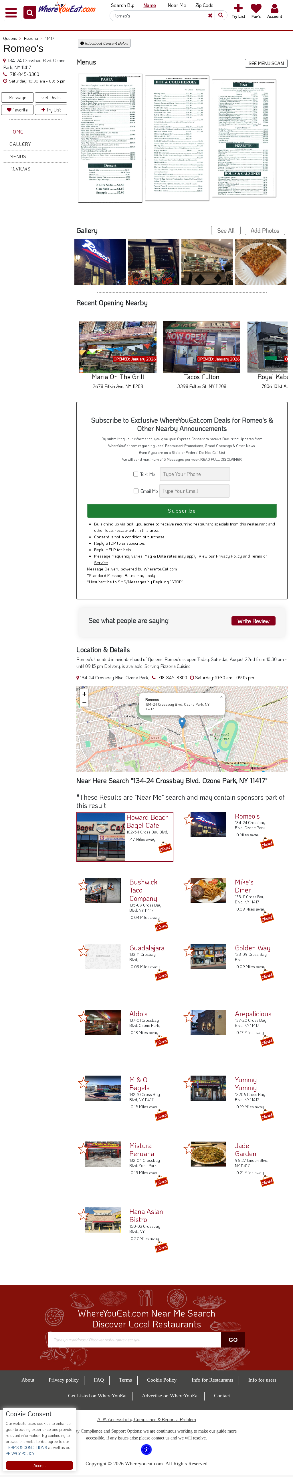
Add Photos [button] (265, 230)
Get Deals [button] (51, 97)
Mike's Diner (244, 886)
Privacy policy (64, 1380)
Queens (12, 38)
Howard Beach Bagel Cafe (147, 821)
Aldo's (138, 1013)
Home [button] (16, 132)
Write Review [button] (253, 621)
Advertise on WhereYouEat (170, 1395)
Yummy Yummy (246, 1083)
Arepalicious (253, 1013)
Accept (39, 1465)
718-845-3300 (24, 74)
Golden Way (252, 947)
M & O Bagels (139, 1083)
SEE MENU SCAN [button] (266, 63)
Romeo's (247, 815)
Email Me (148, 491)
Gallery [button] (20, 144)
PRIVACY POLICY (20, 1453)
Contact (222, 1395)
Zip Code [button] (204, 5)
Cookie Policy (162, 1380)
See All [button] (226, 230)
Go (233, 1340)
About (27, 1380)
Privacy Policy (229, 556)
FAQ (99, 1380)
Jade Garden (245, 1149)
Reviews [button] (20, 169)
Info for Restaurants (212, 1380)
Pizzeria (33, 38)
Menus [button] (17, 156)
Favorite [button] (19, 110)
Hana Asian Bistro (146, 1215)
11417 (49, 38)
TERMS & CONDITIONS (26, 1447)
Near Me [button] (177, 5)
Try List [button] (53, 110)
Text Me (149, 474)
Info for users (262, 1380)
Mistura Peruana (141, 1149)
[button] (29, 12)
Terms (125, 1380)
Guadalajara (147, 947)
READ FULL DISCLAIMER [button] (221, 459)
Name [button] (149, 5)
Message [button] (17, 97)
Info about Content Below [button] (106, 43)
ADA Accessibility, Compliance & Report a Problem (146, 1419)
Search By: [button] (122, 5)
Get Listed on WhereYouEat (97, 1395)
